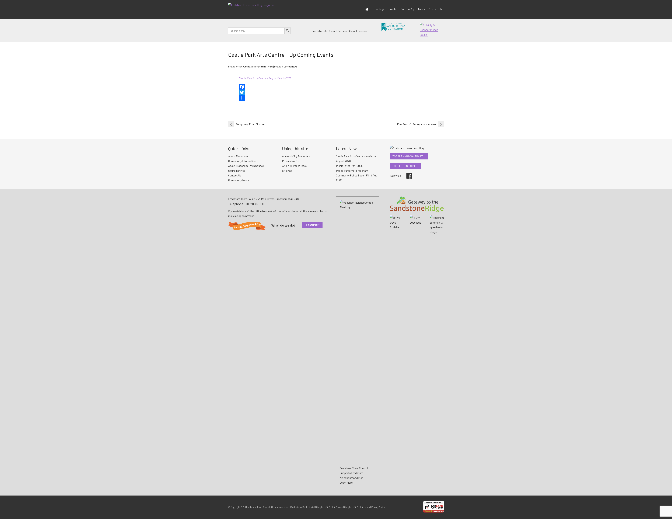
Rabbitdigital (308, 507)
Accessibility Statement (296, 156)
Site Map (287, 170)
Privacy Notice (290, 161)
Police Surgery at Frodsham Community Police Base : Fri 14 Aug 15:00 (356, 175)
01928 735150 (255, 204)
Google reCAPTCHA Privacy (329, 507)
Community (407, 9)
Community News (238, 180)
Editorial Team (265, 66)
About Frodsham (358, 30)
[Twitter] (341, 92)
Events (392, 9)
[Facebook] (341, 87)
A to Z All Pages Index (294, 165)
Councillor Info (319, 30)
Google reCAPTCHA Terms (357, 507)
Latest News (290, 66)
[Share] (341, 98)
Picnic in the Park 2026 (349, 165)
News (421, 9)
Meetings (378, 9)
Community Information (242, 161)
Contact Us (435, 9)
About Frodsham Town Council (246, 165)
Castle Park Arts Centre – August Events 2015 (265, 78)
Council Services (338, 30)
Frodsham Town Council (258, 507)
